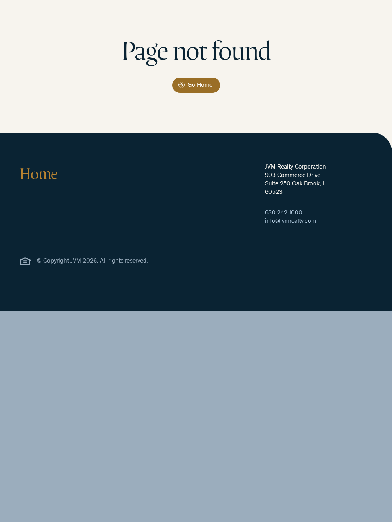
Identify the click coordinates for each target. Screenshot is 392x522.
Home (38, 173)
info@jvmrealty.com (290, 221)
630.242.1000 (283, 213)
